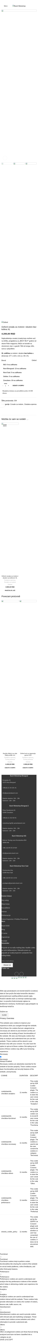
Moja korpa (6, 904)
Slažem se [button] (4, 1011)
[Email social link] (8, 408)
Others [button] (2, 1325)
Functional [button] (4, 1254)
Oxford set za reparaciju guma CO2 (28, 754)
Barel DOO (5, 926)
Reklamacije (6, 915)
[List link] (19, 781)
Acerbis (10, 762)
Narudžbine (6, 908)
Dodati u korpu (18, 385)
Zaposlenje (6, 937)
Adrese (4, 911)
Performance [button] (4, 1272)
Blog (3, 929)
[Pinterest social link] (10, 408)
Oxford (10, 584)
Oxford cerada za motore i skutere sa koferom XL (10, 577)
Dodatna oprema (30, 404)
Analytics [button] (3, 1289)
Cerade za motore (16, 404)
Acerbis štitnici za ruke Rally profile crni (10, 754)
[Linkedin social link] (12, 408)
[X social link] (5, 408)
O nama (4, 933)
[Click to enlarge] (5, 158)
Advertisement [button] (5, 1307)
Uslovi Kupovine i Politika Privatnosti (15, 919)
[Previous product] (31, 318)
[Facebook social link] (11, 2)
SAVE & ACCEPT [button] (6, 1339)
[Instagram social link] (13, 2)
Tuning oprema (10, 759)
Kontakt (4, 941)
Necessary (4, 1059)
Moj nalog (5, 900)
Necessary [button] (4, 1054)
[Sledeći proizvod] (35, 318)
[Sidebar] (2, 404)
